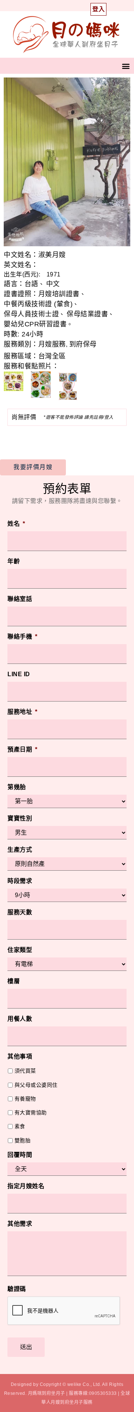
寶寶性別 (19, 818)
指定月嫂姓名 (25, 1186)
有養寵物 (25, 1099)
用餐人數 (19, 1019)
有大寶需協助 (31, 1112)
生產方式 (19, 849)
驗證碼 (16, 1289)
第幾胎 (16, 787)
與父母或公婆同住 (36, 1085)
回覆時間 (19, 1155)
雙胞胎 (23, 1140)
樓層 (13, 981)
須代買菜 (25, 1071)
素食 (20, 1126)
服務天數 (19, 912)
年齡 (13, 561)
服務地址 (22, 712)
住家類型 (19, 950)
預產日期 (22, 749)
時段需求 (19, 881)
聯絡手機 (22, 636)
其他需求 (19, 1224)
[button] (126, 66)
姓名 (16, 523)
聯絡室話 (19, 599)
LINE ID (18, 674)
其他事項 (19, 1056)
